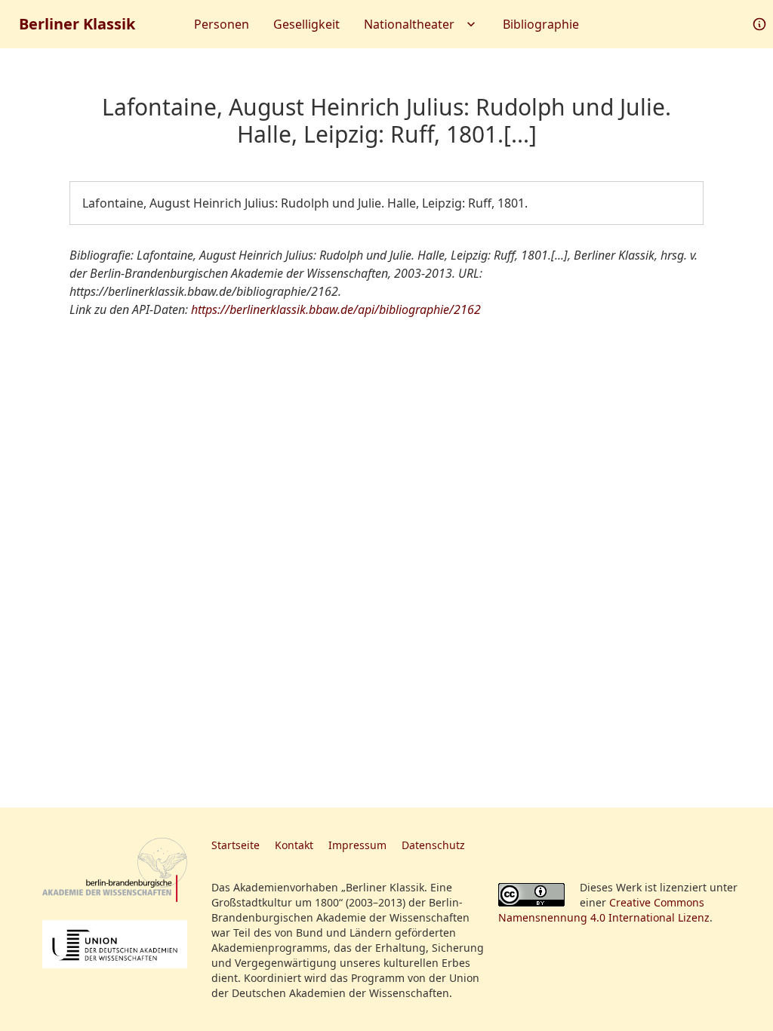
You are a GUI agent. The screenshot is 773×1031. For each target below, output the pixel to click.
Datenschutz (433, 845)
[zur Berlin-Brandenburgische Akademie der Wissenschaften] (114, 870)
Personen (221, 24)
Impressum (357, 845)
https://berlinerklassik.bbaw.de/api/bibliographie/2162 (336, 309)
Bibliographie (541, 24)
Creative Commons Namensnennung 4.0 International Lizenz (604, 910)
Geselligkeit (306, 24)
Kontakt (294, 845)
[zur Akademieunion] (114, 944)
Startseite (235, 845)
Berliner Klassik (77, 24)
